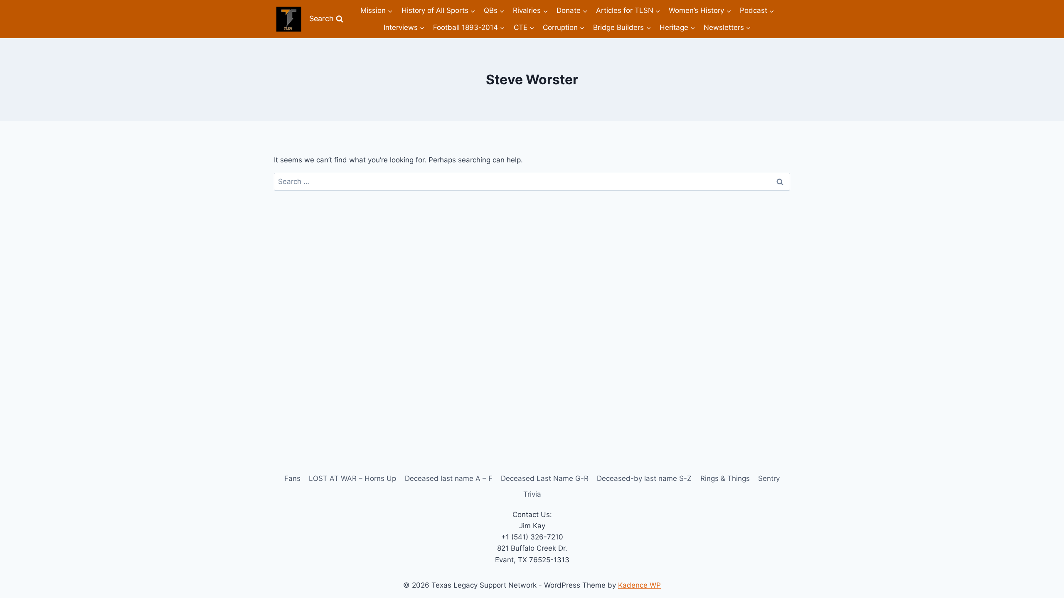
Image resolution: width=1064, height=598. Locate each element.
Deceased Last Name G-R (545, 478)
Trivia (532, 494)
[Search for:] (532, 181)
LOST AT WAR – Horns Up (352, 478)
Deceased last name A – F (449, 478)
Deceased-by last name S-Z (644, 478)
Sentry (769, 478)
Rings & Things (725, 478)
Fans (292, 478)
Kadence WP (639, 585)
